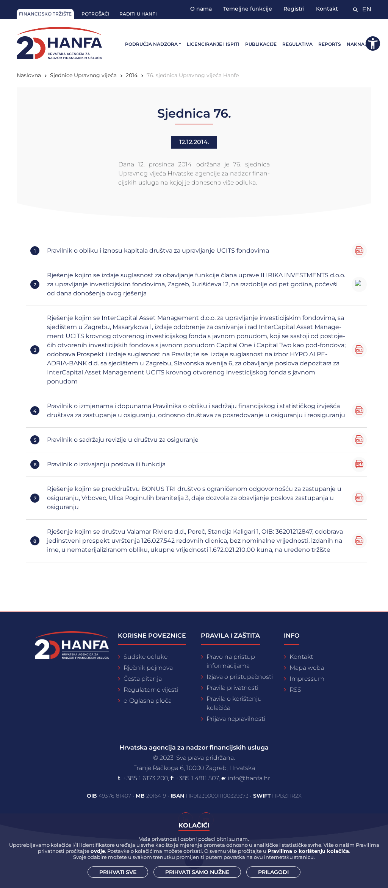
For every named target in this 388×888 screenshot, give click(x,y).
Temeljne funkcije (247, 8)
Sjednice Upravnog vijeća (83, 75)
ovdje (98, 851)
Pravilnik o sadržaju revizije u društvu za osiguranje (123, 439)
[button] (372, 43)
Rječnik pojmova (148, 667)
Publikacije (261, 44)
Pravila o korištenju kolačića (234, 703)
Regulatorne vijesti (151, 689)
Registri (294, 8)
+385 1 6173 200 (145, 778)
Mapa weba (306, 667)
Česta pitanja (143, 678)
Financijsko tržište (45, 14)
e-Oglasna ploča (148, 700)
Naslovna (29, 75)
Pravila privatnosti (232, 687)
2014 (132, 75)
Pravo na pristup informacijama (231, 661)
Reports (329, 44)
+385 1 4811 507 (197, 778)
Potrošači (95, 14)
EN (366, 9)
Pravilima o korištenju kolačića (308, 851)
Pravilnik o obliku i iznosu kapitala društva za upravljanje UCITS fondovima (158, 250)
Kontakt (327, 8)
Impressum (306, 678)
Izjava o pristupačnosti (240, 676)
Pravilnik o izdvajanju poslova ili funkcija (106, 464)
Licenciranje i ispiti (213, 44)
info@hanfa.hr (249, 778)
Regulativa (297, 44)
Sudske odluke (145, 656)
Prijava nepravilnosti (236, 718)
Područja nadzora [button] (151, 44)
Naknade (359, 44)
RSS (295, 689)
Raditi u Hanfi (138, 14)
